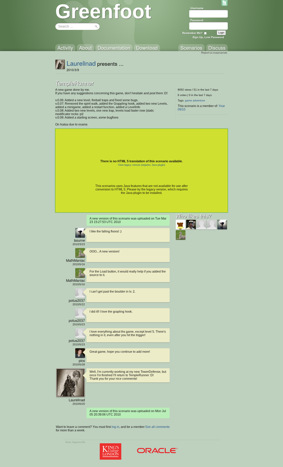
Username (196, 8)
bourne (79, 240)
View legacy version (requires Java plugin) (141, 164)
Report (205, 52)
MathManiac (75, 260)
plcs (82, 360)
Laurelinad (81, 63)
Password (196, 20)
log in (115, 426)
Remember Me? (192, 32)
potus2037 (77, 300)
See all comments (157, 426)
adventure (199, 100)
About (68, 442)
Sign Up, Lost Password (208, 37)
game (188, 100)
